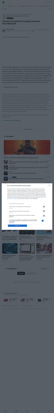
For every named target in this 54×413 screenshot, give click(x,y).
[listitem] (27, 203)
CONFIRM (17, 225)
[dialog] (27, 206)
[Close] (50, 186)
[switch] (43, 206)
